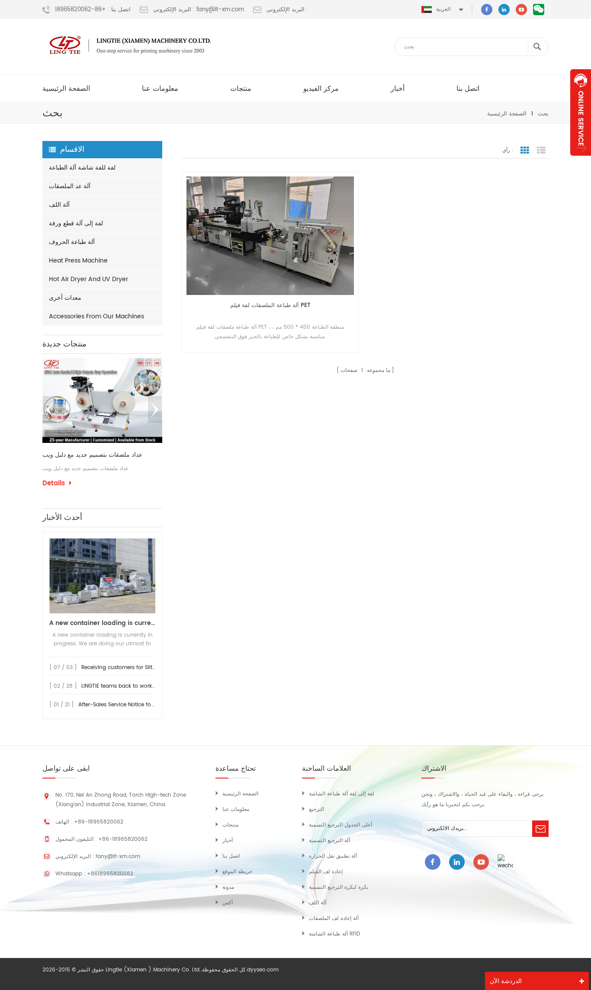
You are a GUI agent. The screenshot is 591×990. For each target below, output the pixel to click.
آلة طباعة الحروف (72, 242)
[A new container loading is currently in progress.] (102, 576)
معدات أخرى (65, 298)
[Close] (580, 160)
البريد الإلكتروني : (287, 10)
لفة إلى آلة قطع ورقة (76, 223)
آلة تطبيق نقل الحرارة (333, 856)
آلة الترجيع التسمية (329, 840)
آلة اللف (59, 205)
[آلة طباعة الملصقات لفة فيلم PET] (270, 235)
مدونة (228, 887)
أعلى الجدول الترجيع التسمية (340, 825)
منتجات (240, 88)
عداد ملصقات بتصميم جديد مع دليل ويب (92, 455)
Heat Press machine (78, 261)
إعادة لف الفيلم (326, 872)
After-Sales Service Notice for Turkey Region (134, 705)
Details (53, 483)
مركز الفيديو (321, 88)
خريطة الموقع (237, 872)
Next (155, 409)
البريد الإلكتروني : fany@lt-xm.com (198, 10)
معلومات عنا (160, 88)
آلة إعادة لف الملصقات (334, 918)
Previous (50, 409)
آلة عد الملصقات (69, 186)
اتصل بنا (467, 88)
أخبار (398, 88)
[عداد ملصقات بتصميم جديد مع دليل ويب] (102, 400)
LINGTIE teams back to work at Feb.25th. (132, 686)
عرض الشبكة (524, 150)
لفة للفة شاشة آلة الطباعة (82, 168)
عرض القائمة (541, 150)
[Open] (580, 112)
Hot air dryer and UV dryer (88, 279)
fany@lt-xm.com (118, 856)
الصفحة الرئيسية (66, 88)
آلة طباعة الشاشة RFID (334, 934)
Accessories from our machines (96, 316)
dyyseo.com (263, 970)
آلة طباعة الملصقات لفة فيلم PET (270, 305)
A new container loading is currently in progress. (102, 623)
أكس (227, 903)
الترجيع (316, 809)
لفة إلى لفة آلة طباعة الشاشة (341, 794)
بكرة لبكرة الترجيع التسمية (338, 887)
